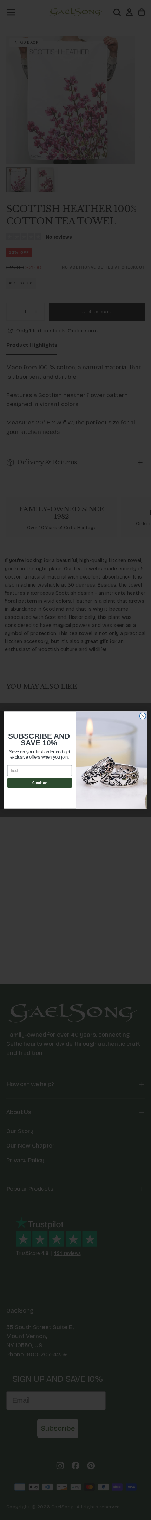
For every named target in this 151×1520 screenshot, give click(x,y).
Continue (39, 783)
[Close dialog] (142, 716)
